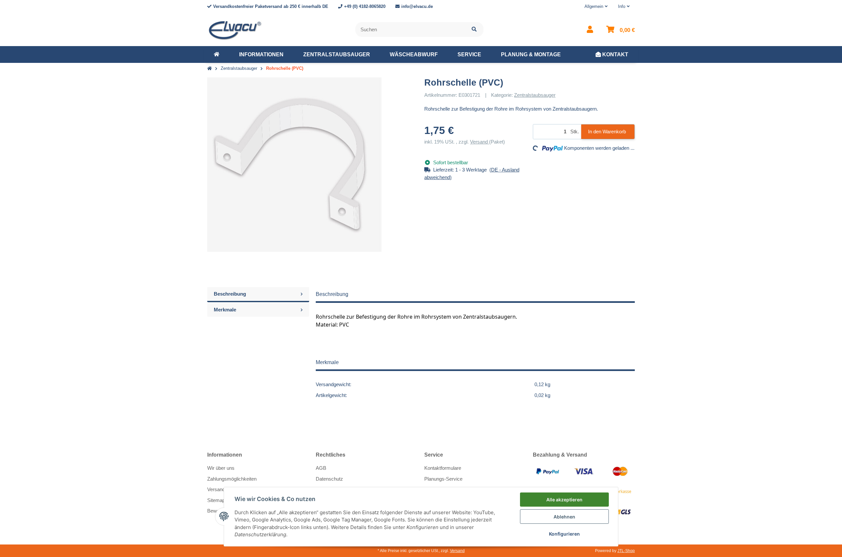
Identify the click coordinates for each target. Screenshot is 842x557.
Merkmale (225, 309)
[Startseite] (209, 69)
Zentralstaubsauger (535, 95)
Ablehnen (564, 516)
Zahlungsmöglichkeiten (232, 479)
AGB (321, 468)
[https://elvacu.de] (216, 54)
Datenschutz (329, 479)
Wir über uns (221, 468)
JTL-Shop (626, 550)
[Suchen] (474, 29)
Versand (479, 142)
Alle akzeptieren (564, 499)
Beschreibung (230, 294)
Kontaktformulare (442, 468)
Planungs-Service (443, 479)
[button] (596, 6)
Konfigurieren (564, 534)
